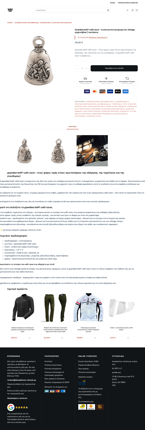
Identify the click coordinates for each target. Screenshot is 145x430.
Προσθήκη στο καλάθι (114, 68)
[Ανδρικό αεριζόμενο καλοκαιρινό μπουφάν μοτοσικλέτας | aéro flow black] (22, 308)
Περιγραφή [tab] (72, 126)
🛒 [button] (128, 338)
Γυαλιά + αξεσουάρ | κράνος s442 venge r (121, 328)
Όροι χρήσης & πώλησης (55, 379)
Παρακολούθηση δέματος (88, 365)
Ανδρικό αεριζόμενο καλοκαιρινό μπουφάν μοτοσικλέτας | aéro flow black (22, 329)
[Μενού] (137, 10)
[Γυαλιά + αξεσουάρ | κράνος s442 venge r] (121, 308)
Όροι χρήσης (83, 369)
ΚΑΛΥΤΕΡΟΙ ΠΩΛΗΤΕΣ (91, 111)
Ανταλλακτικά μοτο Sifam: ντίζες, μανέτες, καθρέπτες (112, 106)
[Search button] (108, 10)
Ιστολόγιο (48, 361)
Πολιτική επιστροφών (87, 372)
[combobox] (71, 10)
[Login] (127, 10)
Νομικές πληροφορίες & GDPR (57, 382)
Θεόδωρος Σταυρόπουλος (98, 37)
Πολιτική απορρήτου (53, 369)
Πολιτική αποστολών (53, 365)
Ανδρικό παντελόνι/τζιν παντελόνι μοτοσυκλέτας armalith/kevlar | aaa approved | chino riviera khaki (55, 329)
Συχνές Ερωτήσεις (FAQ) (88, 361)
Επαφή (112, 3)
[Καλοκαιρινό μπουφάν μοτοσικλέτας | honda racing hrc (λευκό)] (88, 308)
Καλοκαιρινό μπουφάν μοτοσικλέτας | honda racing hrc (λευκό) (88, 329)
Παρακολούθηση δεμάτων (128, 3)
